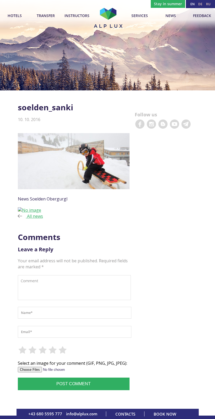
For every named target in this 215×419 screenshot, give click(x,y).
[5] (63, 350)
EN (192, 4)
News (170, 15)
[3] (43, 350)
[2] (33, 350)
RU (208, 4)
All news (34, 216)
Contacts (125, 414)
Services (139, 15)
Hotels (15, 15)
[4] (53, 350)
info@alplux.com (81, 413)
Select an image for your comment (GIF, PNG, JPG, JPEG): (72, 363)
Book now (165, 414)
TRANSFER (46, 15)
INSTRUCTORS (76, 15)
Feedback (202, 15)
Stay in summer (168, 3)
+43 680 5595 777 (45, 413)
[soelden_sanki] (29, 210)
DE (200, 4)
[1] (23, 350)
